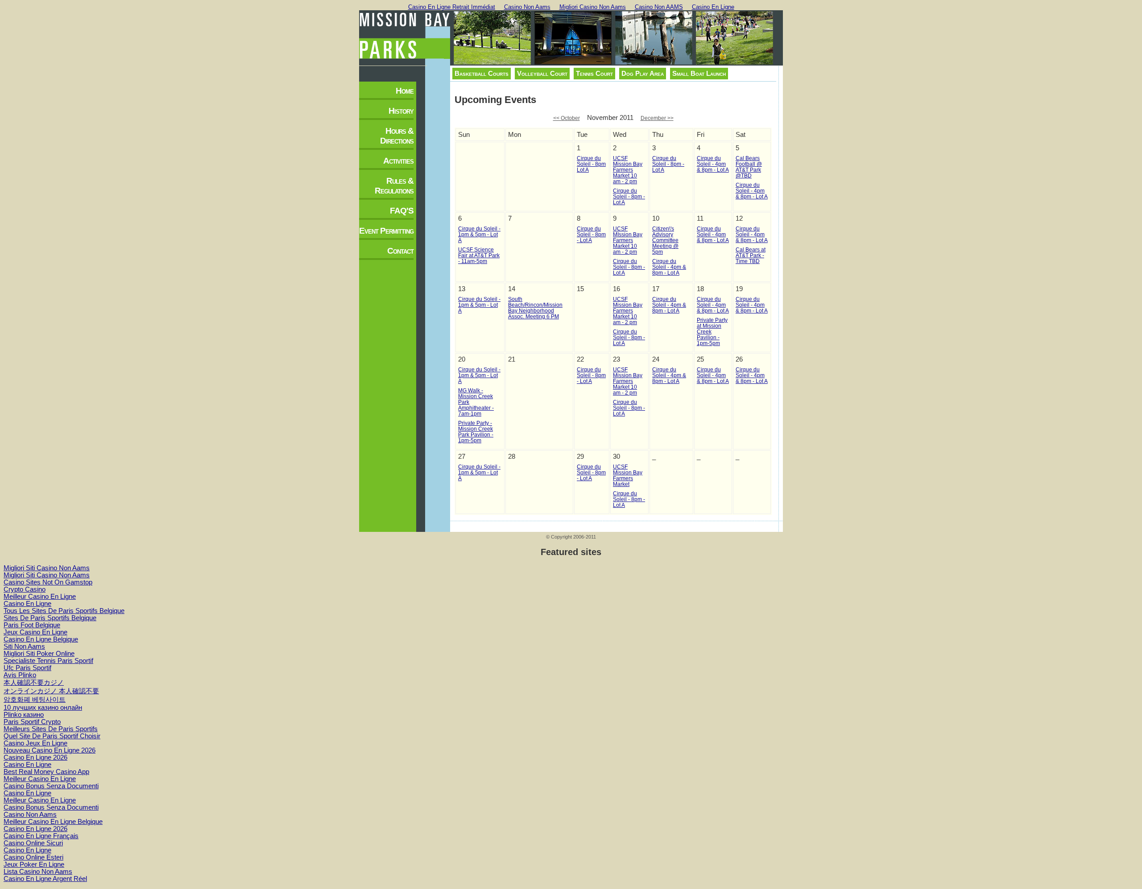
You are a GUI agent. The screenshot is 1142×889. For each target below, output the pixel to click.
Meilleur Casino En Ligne (40, 596)
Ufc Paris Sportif (27, 667)
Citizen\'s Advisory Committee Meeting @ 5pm (665, 240)
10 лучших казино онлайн (43, 707)
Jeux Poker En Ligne (34, 864)
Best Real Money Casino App (46, 771)
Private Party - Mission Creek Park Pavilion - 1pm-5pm (475, 431)
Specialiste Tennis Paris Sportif (48, 660)
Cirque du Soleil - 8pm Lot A (591, 164)
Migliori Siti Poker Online (39, 653)
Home (405, 90)
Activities (398, 160)
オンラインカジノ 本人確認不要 (51, 691)
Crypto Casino (25, 589)
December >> (657, 118)
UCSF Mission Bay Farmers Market (627, 475)
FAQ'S (402, 210)
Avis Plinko (20, 675)
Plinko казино (24, 714)
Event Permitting (386, 230)
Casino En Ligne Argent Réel (45, 878)
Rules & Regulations (394, 185)
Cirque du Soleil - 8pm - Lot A (629, 196)
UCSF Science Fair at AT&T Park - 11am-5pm (479, 255)
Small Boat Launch (699, 73)
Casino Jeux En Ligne (35, 743)
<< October (566, 118)
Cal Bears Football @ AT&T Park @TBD (749, 166)
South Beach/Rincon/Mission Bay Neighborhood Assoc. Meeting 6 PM (535, 307)
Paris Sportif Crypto (32, 721)
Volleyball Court (542, 73)
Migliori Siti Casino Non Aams (47, 568)
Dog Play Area (642, 73)
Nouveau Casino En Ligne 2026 (49, 750)
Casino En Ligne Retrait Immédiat (451, 7)
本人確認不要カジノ (34, 682)
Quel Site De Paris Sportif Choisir (52, 736)
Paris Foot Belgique (32, 625)
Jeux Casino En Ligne (35, 632)
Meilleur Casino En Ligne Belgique (53, 821)
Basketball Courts (482, 73)
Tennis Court (594, 73)
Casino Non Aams (527, 7)
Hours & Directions (397, 135)
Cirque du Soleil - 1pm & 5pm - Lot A (479, 234)
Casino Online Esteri (33, 857)
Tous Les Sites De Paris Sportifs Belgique (64, 610)
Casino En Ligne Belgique (41, 639)
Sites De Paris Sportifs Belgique (50, 617)
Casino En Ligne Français (41, 836)
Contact (400, 250)
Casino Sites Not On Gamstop (48, 582)
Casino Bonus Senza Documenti (51, 786)
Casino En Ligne (713, 7)
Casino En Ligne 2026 (35, 757)
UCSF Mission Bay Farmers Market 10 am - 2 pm (627, 169)
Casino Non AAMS (659, 7)
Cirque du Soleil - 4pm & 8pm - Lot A (713, 164)
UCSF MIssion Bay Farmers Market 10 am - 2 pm (627, 240)
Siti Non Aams (24, 646)
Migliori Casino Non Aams (592, 7)
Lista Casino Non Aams (38, 871)
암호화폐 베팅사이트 (35, 699)
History (401, 110)
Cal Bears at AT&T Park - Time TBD (750, 255)
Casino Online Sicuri (33, 843)
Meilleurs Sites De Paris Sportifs (51, 729)
